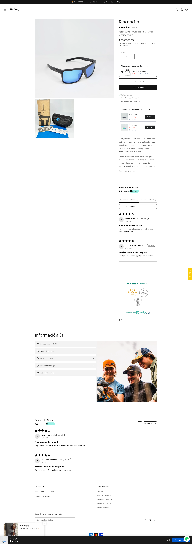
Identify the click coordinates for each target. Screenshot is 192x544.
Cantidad (122, 52)
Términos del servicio (104, 496)
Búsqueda (100, 492)
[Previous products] (149, 109)
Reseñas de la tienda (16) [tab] (149, 200)
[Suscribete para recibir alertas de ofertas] (72, 520)
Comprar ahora (138, 87)
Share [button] (123, 320)
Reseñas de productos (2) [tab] (129, 200)
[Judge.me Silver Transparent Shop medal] (143, 292)
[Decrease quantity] (165, 540)
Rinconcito (133, 114)
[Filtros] (121, 206)
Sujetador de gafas (139, 71)
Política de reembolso (104, 499)
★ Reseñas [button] (190, 274)
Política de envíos (102, 507)
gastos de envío (139, 43)
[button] (4, 9)
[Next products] (154, 109)
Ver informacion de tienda (130, 101)
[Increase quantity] (169, 540)
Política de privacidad (104, 503)
